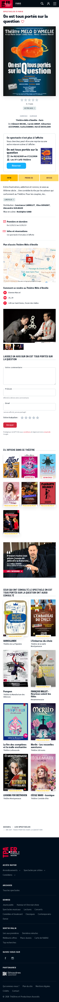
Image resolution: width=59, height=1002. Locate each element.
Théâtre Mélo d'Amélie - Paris (29, 120)
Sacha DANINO (27, 126)
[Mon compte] (48, 3)
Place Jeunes (26, 938)
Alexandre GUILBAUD (13, 208)
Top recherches (9, 942)
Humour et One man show (28, 904)
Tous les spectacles (11, 890)
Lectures (28, 909)
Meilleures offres (10, 938)
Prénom (8, 389)
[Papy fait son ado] (11, 466)
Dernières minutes (30, 933)
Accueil (7, 827)
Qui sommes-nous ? (11, 986)
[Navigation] (55, 3)
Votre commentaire (13, 367)
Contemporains (44, 914)
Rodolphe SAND (24, 211)
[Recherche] (42, 3)
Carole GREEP (33, 124)
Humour (33, 116)
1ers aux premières (11, 933)
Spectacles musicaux (12, 909)
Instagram (12, 957)
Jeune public (8, 904)
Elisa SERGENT (43, 205)
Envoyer (10, 425)
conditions (27, 432)
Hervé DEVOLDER (43, 126)
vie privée (47, 432)
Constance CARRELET (25, 205)
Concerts (39, 909)
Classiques (30, 914)
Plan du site (28, 986)
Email (7, 403)
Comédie (24, 116)
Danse (5, 918)
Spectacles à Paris (13, 12)
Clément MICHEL (18, 124)
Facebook (5, 957)
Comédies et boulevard (13, 914)
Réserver (16, 165)
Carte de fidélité (41, 938)
